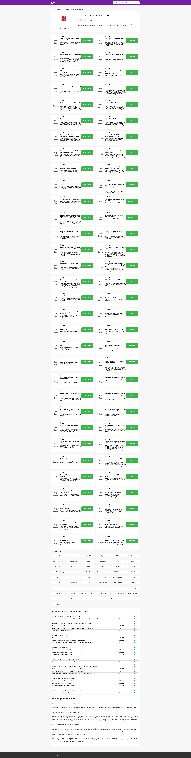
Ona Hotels (88, 582)
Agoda (103, 556)
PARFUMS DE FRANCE (88, 593)
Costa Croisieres (118, 582)
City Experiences (58, 588)
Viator (118, 566)
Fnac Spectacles (132, 556)
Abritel (73, 572)
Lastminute (88, 566)
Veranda (88, 572)
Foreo (58, 604)
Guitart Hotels (73, 582)
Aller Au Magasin (64, 28)
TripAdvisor (73, 566)
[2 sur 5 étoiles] (79, 20)
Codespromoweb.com (56, 9)
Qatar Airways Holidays (117, 599)
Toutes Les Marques (68, 9)
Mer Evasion (102, 566)
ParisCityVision (73, 561)
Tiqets (132, 561)
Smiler (73, 599)
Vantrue (133, 599)
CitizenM (132, 566)
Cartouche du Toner (58, 561)
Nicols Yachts (103, 582)
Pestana (88, 577)
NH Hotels (103, 577)
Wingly (58, 582)
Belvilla (118, 556)
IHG (118, 561)
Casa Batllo (58, 593)
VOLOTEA (88, 556)
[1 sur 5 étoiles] (79, 20)
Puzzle (73, 593)
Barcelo (73, 577)
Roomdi (133, 577)
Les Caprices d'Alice (118, 593)
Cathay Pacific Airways (58, 572)
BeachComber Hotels (103, 572)
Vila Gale (132, 572)
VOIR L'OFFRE (87, 40)
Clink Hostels (118, 572)
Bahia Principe (133, 588)
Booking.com (73, 588)
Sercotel (58, 577)
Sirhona (58, 599)
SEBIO (103, 599)
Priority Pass (58, 566)
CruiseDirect (102, 588)
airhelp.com (73, 556)
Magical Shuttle (58, 556)
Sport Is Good (88, 599)
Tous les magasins (56, 755)
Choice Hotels (118, 588)
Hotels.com (80, 9)
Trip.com (88, 561)
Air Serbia (88, 588)
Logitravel (132, 582)
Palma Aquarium (117, 577)
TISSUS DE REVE (133, 593)
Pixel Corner (102, 593)
